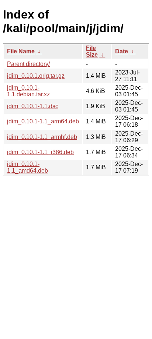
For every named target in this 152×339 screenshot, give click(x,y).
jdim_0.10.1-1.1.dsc (32, 106)
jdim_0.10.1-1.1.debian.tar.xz (28, 90)
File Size (92, 51)
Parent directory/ (28, 64)
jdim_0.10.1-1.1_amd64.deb (27, 167)
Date (121, 51)
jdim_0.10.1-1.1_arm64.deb (43, 121)
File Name (21, 51)
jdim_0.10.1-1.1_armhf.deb (42, 137)
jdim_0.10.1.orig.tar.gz (36, 76)
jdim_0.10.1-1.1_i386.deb (40, 152)
